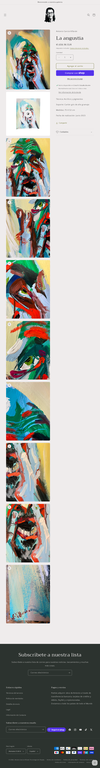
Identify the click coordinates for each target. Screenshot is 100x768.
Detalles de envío (13, 704)
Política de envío (60, 762)
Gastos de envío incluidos (79, 48)
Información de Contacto (16, 715)
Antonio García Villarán (22, 760)
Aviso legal (90, 762)
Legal (8, 710)
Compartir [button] (63, 123)
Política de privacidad (70, 760)
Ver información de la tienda (70, 92)
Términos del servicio (14, 693)
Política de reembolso (14, 699)
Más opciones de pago (75, 79)
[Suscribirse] (69, 673)
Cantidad (59, 52)
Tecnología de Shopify (37, 760)
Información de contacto (76, 762)
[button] (5, 15)
